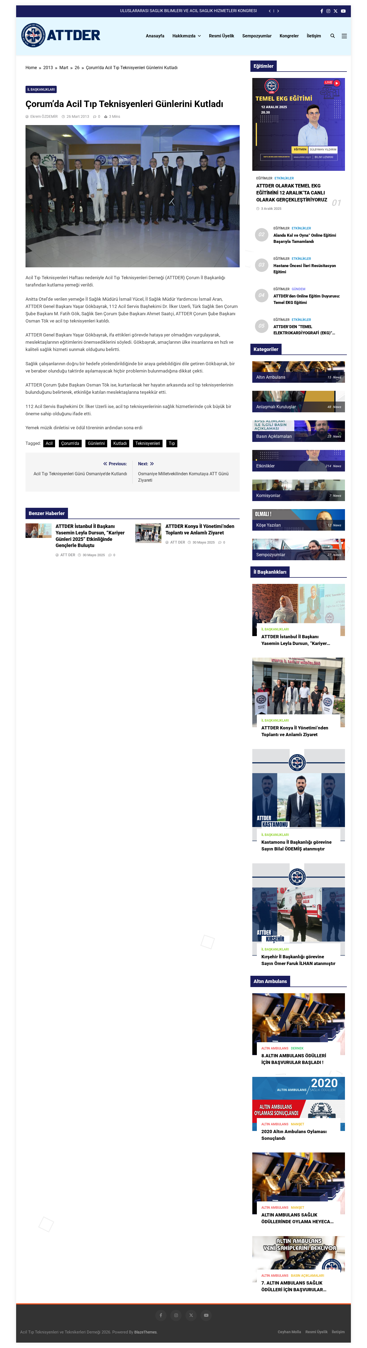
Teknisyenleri (147, 443)
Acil (49, 443)
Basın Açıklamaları (307, 1276)
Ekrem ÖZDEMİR (44, 116)
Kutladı (120, 443)
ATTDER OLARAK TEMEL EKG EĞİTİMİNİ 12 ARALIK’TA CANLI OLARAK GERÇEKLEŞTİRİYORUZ (291, 193)
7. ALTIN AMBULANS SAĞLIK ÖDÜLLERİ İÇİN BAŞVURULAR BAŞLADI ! (292, 1289)
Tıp (172, 443)
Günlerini (96, 443)
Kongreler (289, 35)
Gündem (298, 289)
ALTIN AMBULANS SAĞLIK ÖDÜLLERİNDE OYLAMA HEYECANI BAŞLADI (298, 1221)
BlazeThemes (145, 1332)
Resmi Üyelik (221, 35)
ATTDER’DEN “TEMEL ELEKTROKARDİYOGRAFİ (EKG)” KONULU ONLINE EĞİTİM (303, 333)
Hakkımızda (184, 35)
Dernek (297, 1048)
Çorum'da (70, 443)
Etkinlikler (284, 178)
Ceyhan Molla (289, 1332)
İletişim (314, 35)
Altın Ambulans (274, 1048)
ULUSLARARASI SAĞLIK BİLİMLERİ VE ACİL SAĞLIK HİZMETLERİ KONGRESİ (188, 11)
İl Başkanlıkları (41, 89)
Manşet (297, 1124)
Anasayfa (155, 35)
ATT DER (67, 555)
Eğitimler (264, 178)
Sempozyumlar (257, 35)
